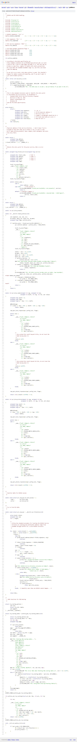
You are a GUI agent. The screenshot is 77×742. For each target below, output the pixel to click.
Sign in (73, 2)
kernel (4, 7)
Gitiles (9, 739)
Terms (17, 739)
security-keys (39, 7)
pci (67, 7)
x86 (64, 7)
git (25, 7)
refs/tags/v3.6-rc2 (50, 7)
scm (12, 7)
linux (16, 7)
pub (8, 7)
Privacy (13, 739)
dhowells (30, 7)
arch (60, 7)
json (74, 739)
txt (71, 739)
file (32, 11)
